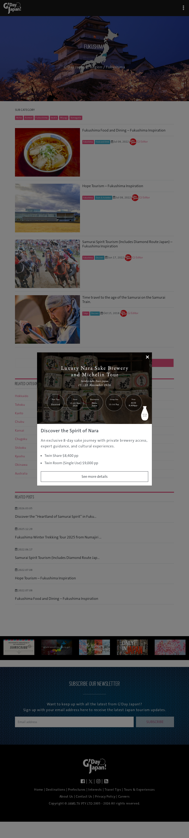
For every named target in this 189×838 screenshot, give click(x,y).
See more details (95, 476)
